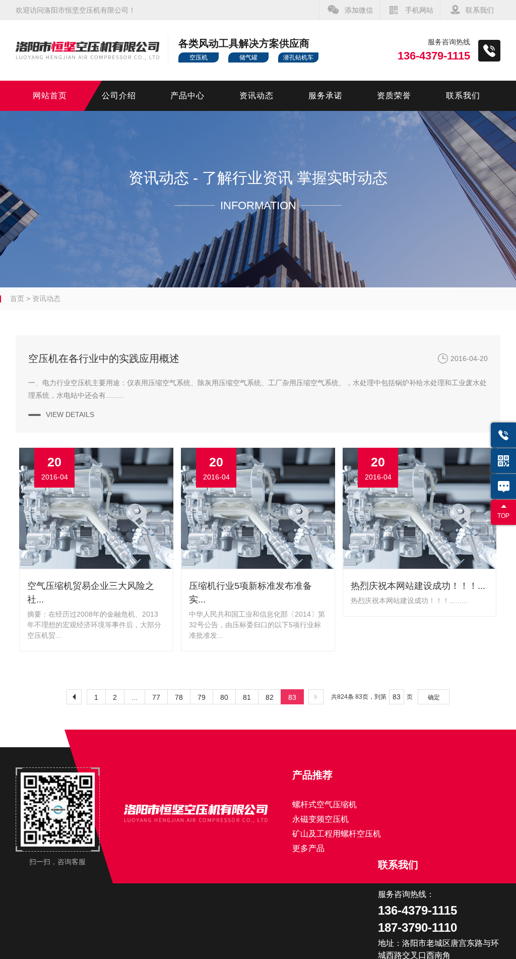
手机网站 (419, 10)
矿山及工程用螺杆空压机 (336, 833)
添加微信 (359, 10)
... (135, 697)
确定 (434, 697)
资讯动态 (256, 95)
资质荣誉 (394, 95)
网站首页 (50, 95)
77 (156, 697)
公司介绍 (119, 95)
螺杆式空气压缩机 (324, 804)
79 (202, 697)
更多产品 (308, 848)
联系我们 (480, 10)
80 (224, 697)
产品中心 (187, 95)
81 (247, 697)
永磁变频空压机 (320, 819)
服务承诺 (325, 95)
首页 (17, 298)
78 (179, 697)
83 (292, 697)
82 (270, 697)
